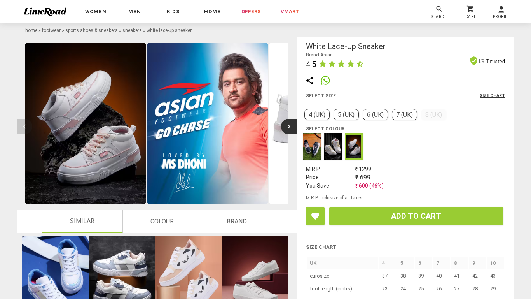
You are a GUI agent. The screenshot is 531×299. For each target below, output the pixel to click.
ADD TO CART (416, 216)
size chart (492, 95)
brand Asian (319, 55)
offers (251, 11)
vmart (290, 11)
